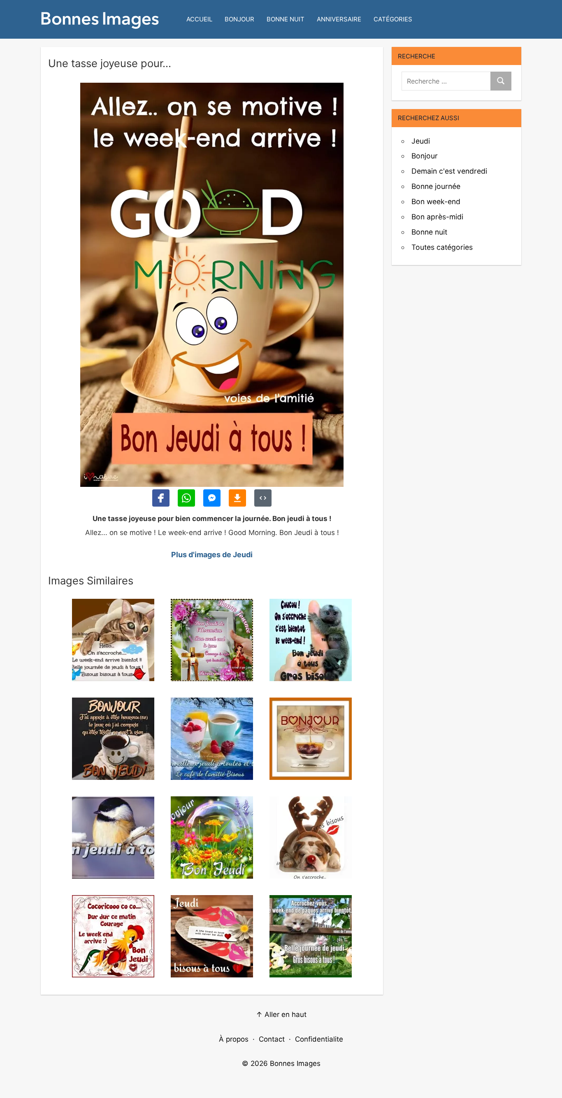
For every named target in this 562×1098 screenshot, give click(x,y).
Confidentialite (319, 1039)
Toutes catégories (442, 247)
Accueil (199, 19)
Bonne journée (435, 186)
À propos (233, 1039)
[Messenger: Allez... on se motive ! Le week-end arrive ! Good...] (212, 498)
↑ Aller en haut (281, 1014)
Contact (272, 1039)
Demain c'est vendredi (449, 171)
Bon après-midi (437, 216)
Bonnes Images (295, 1063)
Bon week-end (435, 201)
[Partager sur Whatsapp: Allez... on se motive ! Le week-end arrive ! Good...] (186, 498)
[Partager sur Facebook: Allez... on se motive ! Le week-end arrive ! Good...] (161, 498)
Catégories (393, 19)
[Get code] (263, 498)
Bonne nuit (285, 19)
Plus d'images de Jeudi (212, 554)
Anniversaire (339, 19)
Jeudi (420, 141)
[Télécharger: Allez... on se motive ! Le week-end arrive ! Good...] (237, 498)
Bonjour (239, 19)
